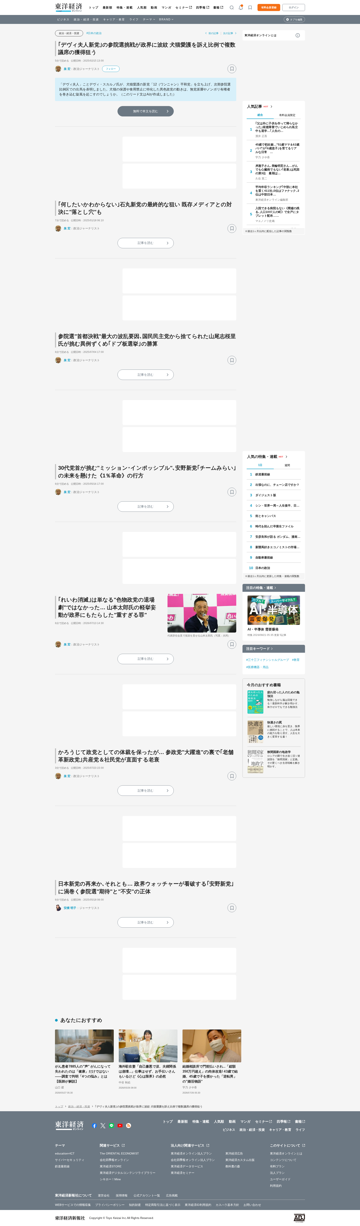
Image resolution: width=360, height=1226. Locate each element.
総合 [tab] (260, 114)
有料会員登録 (268, 7)
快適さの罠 (274, 722)
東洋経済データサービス (187, 1166)
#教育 (296, 659)
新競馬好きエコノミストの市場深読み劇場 (278, 547)
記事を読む (146, 243)
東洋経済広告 (234, 1153)
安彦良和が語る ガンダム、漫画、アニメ (278, 536)
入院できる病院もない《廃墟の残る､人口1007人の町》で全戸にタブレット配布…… (277, 211)
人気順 (142, 7)
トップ (94, 7)
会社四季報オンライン (114, 1160)
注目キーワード (258, 648)
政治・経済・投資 (86, 19)
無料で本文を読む (145, 111)
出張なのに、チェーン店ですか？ (277, 484)
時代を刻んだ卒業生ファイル (274, 526)
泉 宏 (67, 68)
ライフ (134, 19)
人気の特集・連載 (262, 457)
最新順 (107, 7)
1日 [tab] (260, 465)
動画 (154, 7)
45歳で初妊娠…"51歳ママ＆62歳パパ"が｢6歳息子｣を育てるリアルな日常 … (277, 148)
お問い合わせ (252, 1204)
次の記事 (228, 33)
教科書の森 (232, 1166)
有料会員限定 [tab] (287, 115)
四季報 (201, 7)
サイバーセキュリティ (69, 1160)
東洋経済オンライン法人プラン (191, 1153)
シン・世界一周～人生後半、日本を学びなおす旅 (278, 505)
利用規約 (276, 1185)
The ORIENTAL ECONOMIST (119, 1153)
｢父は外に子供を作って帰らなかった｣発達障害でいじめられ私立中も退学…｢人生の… (276, 127)
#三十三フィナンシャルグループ (267, 659)
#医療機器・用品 (257, 667)
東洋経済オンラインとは (261, 35)
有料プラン (277, 1166)
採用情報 (122, 1195)
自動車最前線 (264, 557)
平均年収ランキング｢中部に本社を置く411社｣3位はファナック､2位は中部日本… (277, 190)
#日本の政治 (94, 33)
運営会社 (104, 1195)
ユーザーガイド (280, 1179)
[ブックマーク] (232, 68)
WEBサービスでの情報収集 (73, 1204)
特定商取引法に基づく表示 (162, 1204)
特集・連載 (125, 7)
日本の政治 (262, 568)
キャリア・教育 (114, 19)
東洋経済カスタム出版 (240, 1160)
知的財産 (135, 1204)
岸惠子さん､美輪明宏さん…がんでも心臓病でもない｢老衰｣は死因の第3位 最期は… (277, 169)
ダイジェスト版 (265, 495)
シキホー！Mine (110, 1179)
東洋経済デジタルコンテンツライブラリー (128, 1172)
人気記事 (254, 106)
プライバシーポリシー (110, 1204)
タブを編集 (296, 19)
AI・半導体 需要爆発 (263, 629)
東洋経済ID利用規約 (198, 1204)
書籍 (216, 7)
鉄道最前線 (262, 474)
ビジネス (63, 19)
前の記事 (214, 33)
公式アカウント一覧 (147, 1195)
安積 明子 (70, 908)
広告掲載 (172, 1195)
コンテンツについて (283, 1160)
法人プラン (277, 1172)
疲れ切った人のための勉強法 (283, 694)
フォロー (111, 68)
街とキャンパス (265, 516)
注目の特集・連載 (259, 588)
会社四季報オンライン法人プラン (193, 1160)
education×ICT (65, 1153)
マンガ (166, 7)
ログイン (294, 7)
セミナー (181, 7)
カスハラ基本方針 (227, 1204)
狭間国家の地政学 (279, 752)
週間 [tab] (287, 465)
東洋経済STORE (111, 1166)
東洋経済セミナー (182, 1172)
